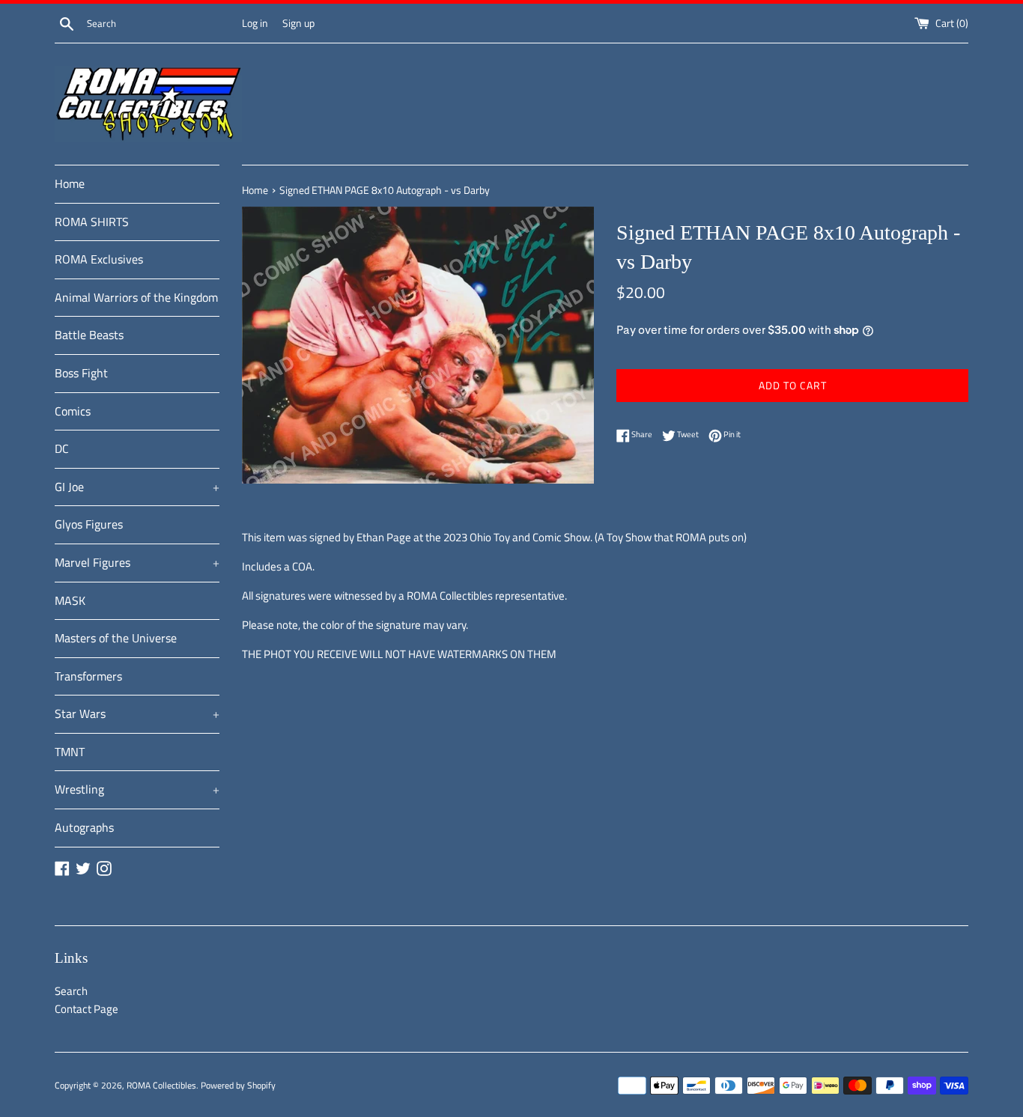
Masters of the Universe (116, 638)
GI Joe (137, 487)
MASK (70, 600)
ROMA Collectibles (161, 1085)
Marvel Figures (137, 562)
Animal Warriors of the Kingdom (136, 297)
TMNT (70, 752)
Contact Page (86, 1008)
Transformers (88, 676)
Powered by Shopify (238, 1085)
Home (70, 183)
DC (62, 448)
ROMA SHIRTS (92, 222)
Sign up (298, 23)
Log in (255, 23)
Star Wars (137, 713)
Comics (73, 411)
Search (71, 990)
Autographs (84, 827)
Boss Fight (81, 373)
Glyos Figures (89, 524)
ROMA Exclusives (99, 259)
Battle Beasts (89, 335)
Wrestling (137, 789)
